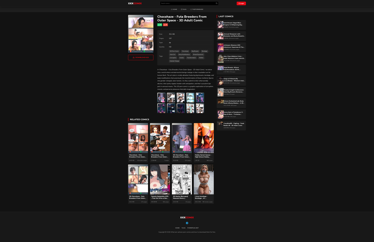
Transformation (191, 58)
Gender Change (174, 61)
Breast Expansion (198, 54)
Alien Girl (172, 54)
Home (174, 9)
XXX (135, 3)
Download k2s (142, 57)
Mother (201, 58)
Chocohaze (185, 51)
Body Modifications (184, 54)
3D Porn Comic (174, 51)
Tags (184, 9)
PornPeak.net (193, 228)
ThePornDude (197, 9)
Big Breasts (195, 51)
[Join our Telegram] (187, 223)
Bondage (204, 51)
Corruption (173, 58)
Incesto (182, 58)
